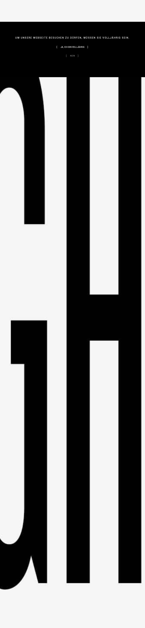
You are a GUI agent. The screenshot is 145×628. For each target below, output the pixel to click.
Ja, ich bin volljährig (73, 47)
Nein (72, 56)
